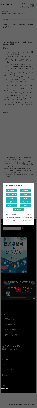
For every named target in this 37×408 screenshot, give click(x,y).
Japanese (5, 388)
